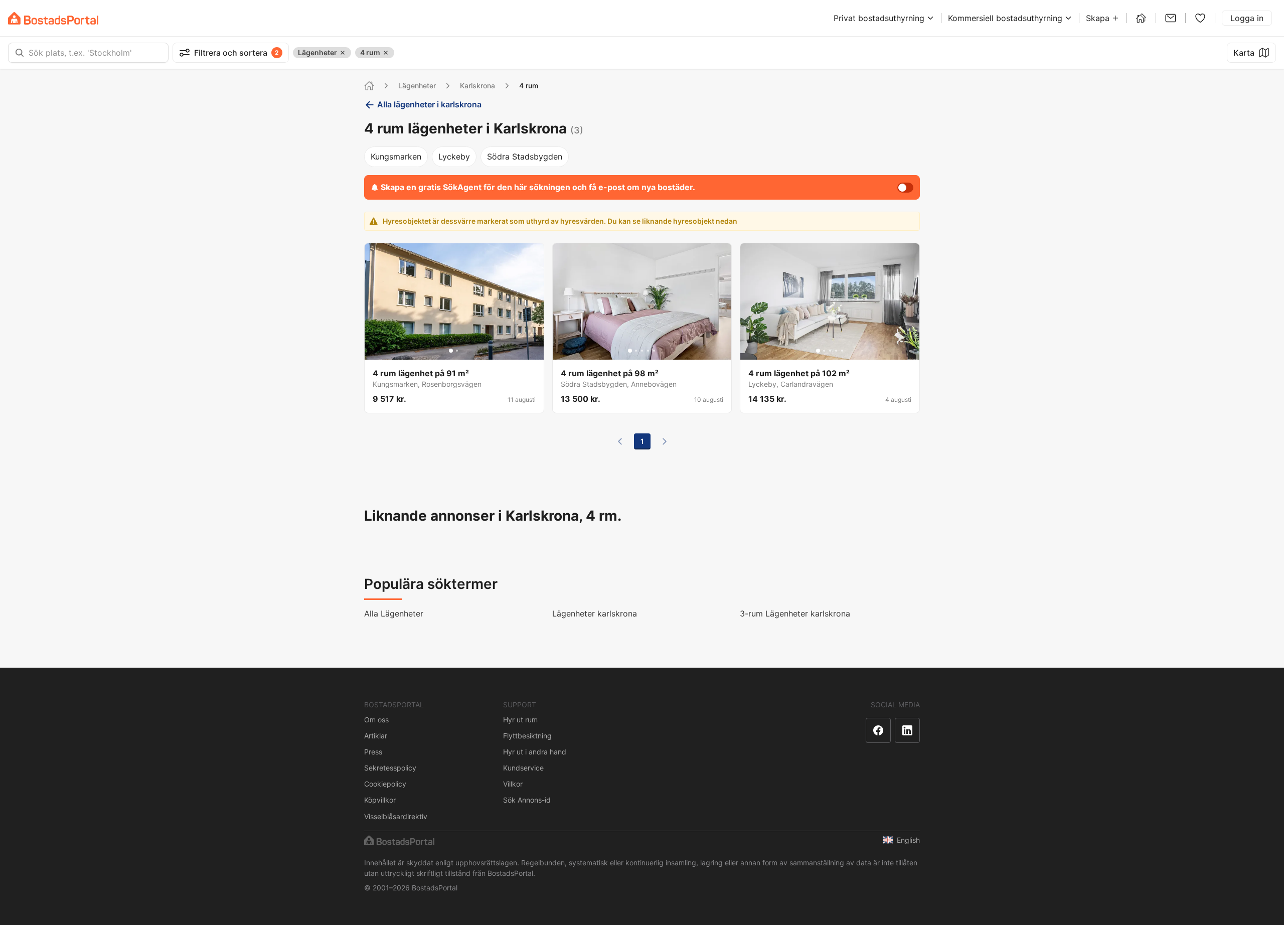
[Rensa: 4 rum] (385, 52)
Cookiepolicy (385, 784)
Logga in (1246, 18)
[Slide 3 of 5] (642, 351)
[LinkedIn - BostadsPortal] (907, 730)
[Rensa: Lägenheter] (342, 52)
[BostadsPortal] (53, 18)
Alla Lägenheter (393, 613)
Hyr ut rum (520, 719)
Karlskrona (477, 85)
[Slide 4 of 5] (648, 351)
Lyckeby (454, 156)
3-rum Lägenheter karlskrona (795, 613)
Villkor (513, 784)
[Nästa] (665, 441)
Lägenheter (417, 85)
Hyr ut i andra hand (534, 751)
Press (373, 751)
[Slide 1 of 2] (451, 351)
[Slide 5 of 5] (654, 351)
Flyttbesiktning (527, 735)
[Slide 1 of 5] (630, 351)
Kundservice (523, 767)
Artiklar (375, 735)
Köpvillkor (380, 800)
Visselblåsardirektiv (395, 816)
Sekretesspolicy (390, 767)
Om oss (376, 719)
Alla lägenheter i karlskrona (429, 104)
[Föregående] (620, 441)
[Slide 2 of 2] (457, 351)
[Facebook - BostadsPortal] (878, 730)
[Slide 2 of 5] (636, 351)
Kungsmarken (396, 156)
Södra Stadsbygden (524, 156)
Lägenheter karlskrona (594, 613)
